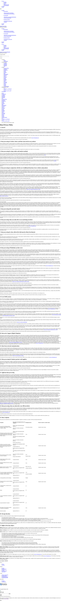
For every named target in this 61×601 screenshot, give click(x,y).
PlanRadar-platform (8, 20)
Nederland (5, 75)
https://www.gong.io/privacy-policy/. (18, 355)
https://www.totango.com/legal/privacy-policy (51, 329)
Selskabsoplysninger (5, 576)
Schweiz (5, 80)
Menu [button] (5, 26)
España (5, 70)
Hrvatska (5, 72)
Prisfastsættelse (4, 569)
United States (6, 61)
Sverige (5, 84)
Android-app (4, 581)
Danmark (3, 100)
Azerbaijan (5, 63)
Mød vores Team (6, 4)
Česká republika (6, 68)
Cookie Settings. (6, 598)
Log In (3, 26)
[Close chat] (3, 592)
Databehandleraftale (5, 577)
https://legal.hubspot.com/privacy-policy (9, 315)
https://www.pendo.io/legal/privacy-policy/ (15, 342)
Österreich (5, 76)
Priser (3, 24)
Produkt (3, 10)
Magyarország (6, 74)
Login (3, 7)
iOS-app (3, 580)
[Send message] (9, 593)
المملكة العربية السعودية (6, 119)
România (5, 79)
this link (55, 160)
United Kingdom (6, 86)
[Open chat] (1, 595)
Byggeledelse (9, 12)
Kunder (3, 23)
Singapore (5, 65)
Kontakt (3, 6)
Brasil (5, 60)
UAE (4, 89)
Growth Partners (6, 5)
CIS (4, 66)
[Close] (10, 596)
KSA (2, 118)
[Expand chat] (1, 592)
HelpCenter (3, 571)
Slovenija (5, 82)
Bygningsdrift (10, 16)
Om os (3, 1)
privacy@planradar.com (35, 137)
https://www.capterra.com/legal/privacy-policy (34, 189)
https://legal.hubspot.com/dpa (56, 314)
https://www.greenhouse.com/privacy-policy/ (6, 403)
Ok (0, 600)
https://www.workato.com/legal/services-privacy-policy (21, 281)
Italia (4, 73)
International (4, 91)
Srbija (5, 81)
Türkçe (5, 85)
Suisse (5, 83)
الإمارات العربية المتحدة (7, 90)
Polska (5, 78)
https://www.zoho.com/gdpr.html (22, 322)
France (5, 71)
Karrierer (5, 2)
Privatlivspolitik (4, 575)
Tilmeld (1, 26)
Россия (5, 77)
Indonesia (5, 64)
